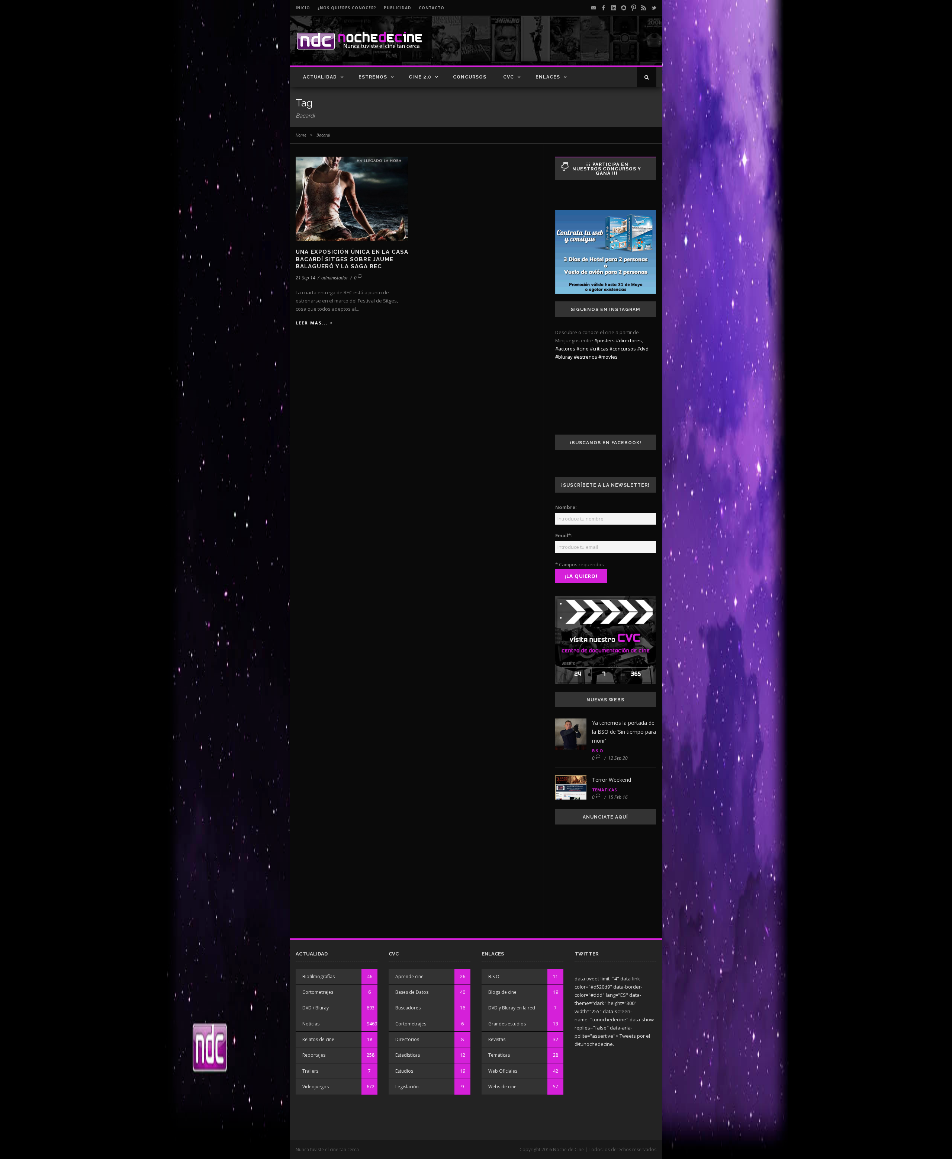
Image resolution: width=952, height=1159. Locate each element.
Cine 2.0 (420, 77)
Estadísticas (407, 1055)
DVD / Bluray (315, 1008)
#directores (629, 340)
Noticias (310, 1024)
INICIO (303, 7)
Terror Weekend (611, 779)
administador (334, 278)
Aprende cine (409, 976)
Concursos (469, 77)
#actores (565, 348)
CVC (508, 77)
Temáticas (604, 790)
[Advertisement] (569, 46)
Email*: (563, 535)
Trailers (310, 1071)
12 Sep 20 (618, 758)
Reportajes (313, 1055)
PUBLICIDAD (397, 7)
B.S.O (597, 750)
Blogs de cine (502, 992)
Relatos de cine (318, 1039)
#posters (604, 340)
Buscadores (408, 1008)
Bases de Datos (411, 992)
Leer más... (312, 323)
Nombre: (566, 507)
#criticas (599, 348)
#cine (582, 348)
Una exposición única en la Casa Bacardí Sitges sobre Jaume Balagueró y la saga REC (352, 259)
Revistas (496, 1039)
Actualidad (320, 77)
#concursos (623, 348)
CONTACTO (431, 7)
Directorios (407, 1039)
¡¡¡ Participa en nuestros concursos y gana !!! (606, 169)
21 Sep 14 (305, 278)
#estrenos (585, 356)
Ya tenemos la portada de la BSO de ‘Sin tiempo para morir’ (624, 731)
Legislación (407, 1086)
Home (301, 135)
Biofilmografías (318, 976)
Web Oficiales (502, 1071)
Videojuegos (315, 1086)
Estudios (404, 1071)
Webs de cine (502, 1086)
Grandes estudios (507, 1024)
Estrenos (372, 77)
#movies (608, 356)
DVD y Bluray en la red (511, 1008)
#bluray (564, 356)
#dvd (643, 348)
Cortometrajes (317, 992)
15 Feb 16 (618, 797)
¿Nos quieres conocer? (347, 7)
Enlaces (548, 77)
